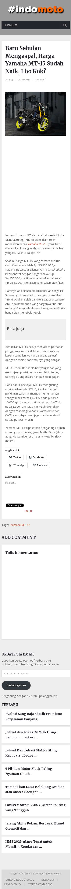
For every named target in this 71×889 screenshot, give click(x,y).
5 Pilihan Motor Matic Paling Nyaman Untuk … (28, 771)
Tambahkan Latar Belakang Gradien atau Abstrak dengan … (35, 789)
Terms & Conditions (40, 884)
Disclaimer (47, 879)
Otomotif (40, 79)
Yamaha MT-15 (38, 244)
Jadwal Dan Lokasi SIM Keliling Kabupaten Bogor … (31, 752)
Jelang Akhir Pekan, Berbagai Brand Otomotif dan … (34, 825)
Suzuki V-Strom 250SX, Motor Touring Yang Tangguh (35, 807)
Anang (9, 79)
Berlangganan (16, 685)
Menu (9, 25)
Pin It (28, 511)
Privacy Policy (12, 884)
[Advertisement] (35, 184)
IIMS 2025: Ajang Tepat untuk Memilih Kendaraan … (28, 844)
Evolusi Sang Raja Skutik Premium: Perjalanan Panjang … (33, 716)
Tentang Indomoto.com (19, 879)
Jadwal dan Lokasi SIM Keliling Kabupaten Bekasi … (30, 734)
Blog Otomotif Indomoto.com (45, 873)
